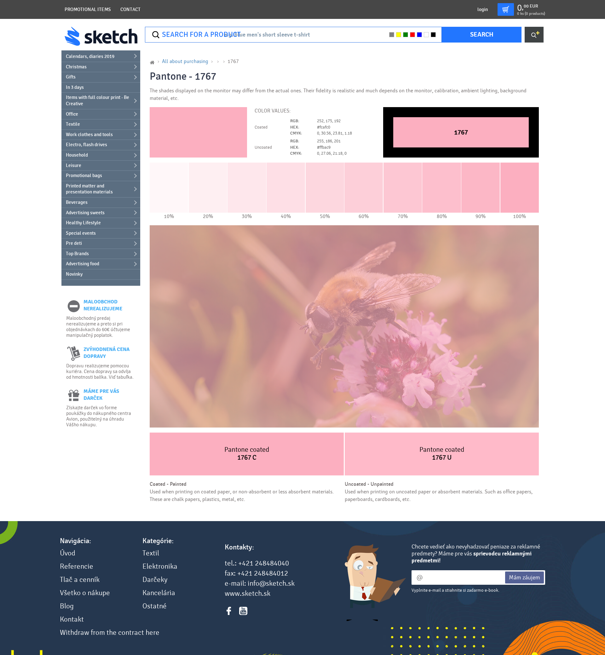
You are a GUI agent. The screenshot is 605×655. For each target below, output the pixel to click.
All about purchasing (185, 61)
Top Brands (77, 253)
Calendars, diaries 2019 (90, 56)
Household (77, 155)
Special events (81, 233)
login (482, 9)
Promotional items (88, 9)
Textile (73, 124)
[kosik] (506, 9)
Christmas (76, 67)
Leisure (73, 165)
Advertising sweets (85, 212)
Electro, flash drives (86, 144)
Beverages (77, 202)
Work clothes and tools (89, 134)
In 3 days (75, 87)
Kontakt (72, 619)
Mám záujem (524, 577)
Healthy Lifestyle (83, 223)
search (481, 34)
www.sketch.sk (247, 593)
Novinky (74, 274)
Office (72, 114)
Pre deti (74, 243)
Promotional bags (84, 175)
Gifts (71, 77)
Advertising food (82, 264)
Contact (130, 9)
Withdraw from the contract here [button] (109, 633)
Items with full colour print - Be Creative (97, 100)
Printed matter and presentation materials (89, 189)
